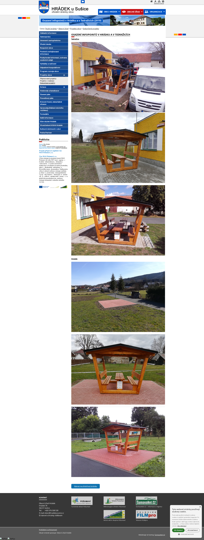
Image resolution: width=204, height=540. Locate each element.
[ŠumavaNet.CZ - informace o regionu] (146, 504)
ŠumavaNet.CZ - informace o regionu (149, 507)
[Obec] (44, 7)
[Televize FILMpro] (146, 518)
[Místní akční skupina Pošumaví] (114, 518)
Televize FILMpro (142, 520)
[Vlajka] (83, 1)
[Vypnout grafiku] (155, 1)
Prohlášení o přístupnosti (48, 530)
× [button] (200, 507)
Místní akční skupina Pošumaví (114, 520)
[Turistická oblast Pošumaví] (82, 504)
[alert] (186, 521)
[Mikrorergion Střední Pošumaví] (114, 504)
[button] (186, 534)
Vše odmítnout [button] (193, 530)
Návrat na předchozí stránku (85, 486)
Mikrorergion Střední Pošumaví (115, 507)
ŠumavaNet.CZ (160, 535)
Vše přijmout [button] (178, 530)
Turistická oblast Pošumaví (80, 507)
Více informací (181, 526)
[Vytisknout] (163, 1)
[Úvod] (151, 1)
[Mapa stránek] (159, 1)
